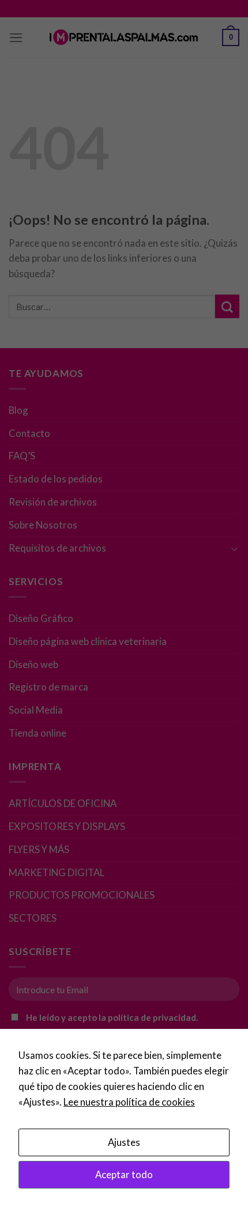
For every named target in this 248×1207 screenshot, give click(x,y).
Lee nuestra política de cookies (129, 1102)
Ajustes (124, 1142)
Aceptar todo (124, 1174)
